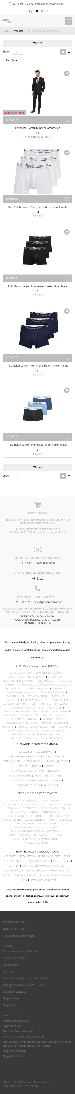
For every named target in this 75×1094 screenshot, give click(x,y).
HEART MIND (57, 696)
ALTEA (14, 800)
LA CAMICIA (61, 704)
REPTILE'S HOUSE (61, 727)
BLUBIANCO (9, 681)
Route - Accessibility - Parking (20, 951)
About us (26, 1082)
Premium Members (14, 958)
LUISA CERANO (41, 711)
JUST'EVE (46, 704)
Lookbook (9, 971)
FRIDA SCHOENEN (37, 696)
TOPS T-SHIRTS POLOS (28, 785)
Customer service (12, 1085)
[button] (67, 73)
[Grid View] (63, 52)
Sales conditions (12, 1015)
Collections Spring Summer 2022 (43, 30)
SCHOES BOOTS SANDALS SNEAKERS (29, 780)
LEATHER (48, 766)
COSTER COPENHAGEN (36, 688)
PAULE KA (8, 727)
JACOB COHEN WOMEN (15, 704)
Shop (16, 1082)
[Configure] (37, 11)
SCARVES (56, 780)
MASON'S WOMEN (29, 715)
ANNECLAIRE (55, 677)
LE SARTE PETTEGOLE (50, 707)
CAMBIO (9, 685)
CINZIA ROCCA (12, 688)
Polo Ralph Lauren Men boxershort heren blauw (37, 444)
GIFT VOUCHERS (12, 761)
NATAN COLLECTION (53, 719)
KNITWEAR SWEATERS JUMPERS (25, 775)
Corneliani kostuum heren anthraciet (37, 128)
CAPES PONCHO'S (53, 756)
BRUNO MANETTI (47, 681)
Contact (7, 946)
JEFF (34, 704)
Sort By (10, 60)
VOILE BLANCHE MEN (37, 843)
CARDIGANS (50, 785)
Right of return (11, 1026)
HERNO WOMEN (31, 700)
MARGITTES (9, 715)
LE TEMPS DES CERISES (16, 711)
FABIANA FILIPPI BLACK (52, 692)
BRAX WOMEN (26, 681)
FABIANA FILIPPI (15, 696)
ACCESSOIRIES (25, 751)
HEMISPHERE (12, 700)
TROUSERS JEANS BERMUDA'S (25, 756)
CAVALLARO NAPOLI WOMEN (53, 685)
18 (16, 51)
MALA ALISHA (60, 711)
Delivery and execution (16, 1020)
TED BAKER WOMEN (20, 734)
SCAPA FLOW (15, 730)
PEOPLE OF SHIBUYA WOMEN (32, 727)
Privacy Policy (31, 1085)
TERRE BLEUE (42, 734)
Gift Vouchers (11, 964)
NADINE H (33, 719)
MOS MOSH (63, 715)
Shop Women (11, 998)
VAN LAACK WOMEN (21, 738)
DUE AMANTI (59, 688)
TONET (57, 734)
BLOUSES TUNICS (45, 751)
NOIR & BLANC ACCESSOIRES (21, 723)
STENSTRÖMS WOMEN (54, 730)
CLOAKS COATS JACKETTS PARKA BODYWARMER (35, 770)
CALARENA (66, 681)
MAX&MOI (48, 715)
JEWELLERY (23, 766)
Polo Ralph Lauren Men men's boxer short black (37, 286)
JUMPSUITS (62, 761)
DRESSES (36, 766)
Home (6, 30)
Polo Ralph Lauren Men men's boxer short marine (37, 365)
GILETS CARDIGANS (33, 761)
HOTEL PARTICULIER (55, 700)
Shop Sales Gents (13, 1056)
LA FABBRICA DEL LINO (22, 707)
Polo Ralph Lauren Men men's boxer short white (37, 207)
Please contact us (42, 1082)
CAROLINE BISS (26, 685)
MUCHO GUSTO (15, 719)
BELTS (48, 775)
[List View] (69, 52)
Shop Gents (9, 1005)
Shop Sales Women (14, 1051)
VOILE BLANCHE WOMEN (49, 738)
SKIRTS (58, 775)
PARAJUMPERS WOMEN (53, 723)
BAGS (50, 761)
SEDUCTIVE (32, 730)
